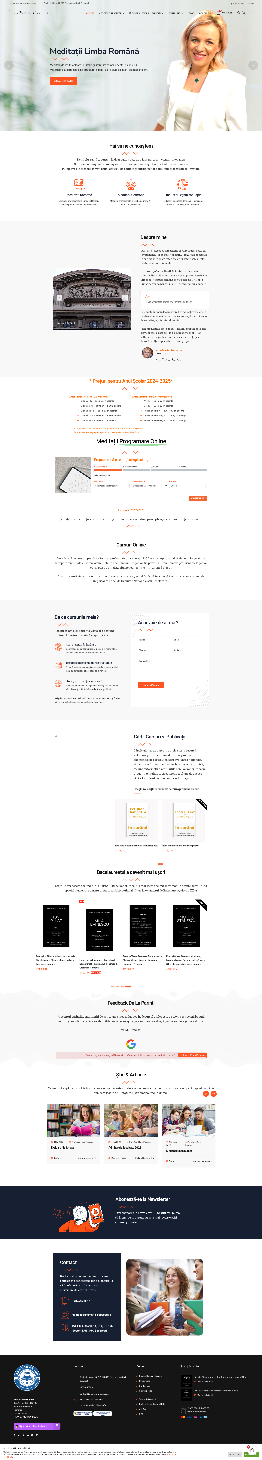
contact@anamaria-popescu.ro (23, 3)
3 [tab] (124, 986)
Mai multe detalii (86, 1158)
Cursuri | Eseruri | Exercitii (146, 13)
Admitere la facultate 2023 (124, 1147)
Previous (204, 1092)
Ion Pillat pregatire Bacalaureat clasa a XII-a (216, 1390)
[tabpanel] (136, 827)
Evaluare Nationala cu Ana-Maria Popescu (136, 845)
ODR (141, 1414)
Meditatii (115, 1158)
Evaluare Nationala (62, 1147)
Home (91, 13)
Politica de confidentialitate (152, 1404)
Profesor (173, 481)
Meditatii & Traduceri (110, 13)
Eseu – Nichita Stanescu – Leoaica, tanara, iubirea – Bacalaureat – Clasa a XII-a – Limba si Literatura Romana (185, 960)
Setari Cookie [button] (235, 1454)
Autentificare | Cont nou (243, 3)
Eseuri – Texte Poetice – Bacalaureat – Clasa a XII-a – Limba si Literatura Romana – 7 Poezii (142, 960)
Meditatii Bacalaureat (179, 1151)
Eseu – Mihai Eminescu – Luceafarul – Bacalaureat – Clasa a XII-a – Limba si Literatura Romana (98, 963)
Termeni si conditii (147, 1399)
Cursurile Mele (145, 1391)
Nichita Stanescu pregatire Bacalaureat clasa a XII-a (220, 1377)
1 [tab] (160, 864)
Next (212, 1092)
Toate (56, 1158)
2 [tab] (119, 986)
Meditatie (98, 481)
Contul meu (175, 13)
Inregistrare (144, 1381)
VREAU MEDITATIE (63, 81)
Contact (204, 13)
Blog (191, 13)
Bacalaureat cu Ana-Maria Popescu (180, 845)
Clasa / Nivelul (138, 481)
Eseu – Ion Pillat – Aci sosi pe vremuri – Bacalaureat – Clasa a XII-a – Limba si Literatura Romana (55, 960)
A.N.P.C (142, 1409)
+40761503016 (86, 1387)
